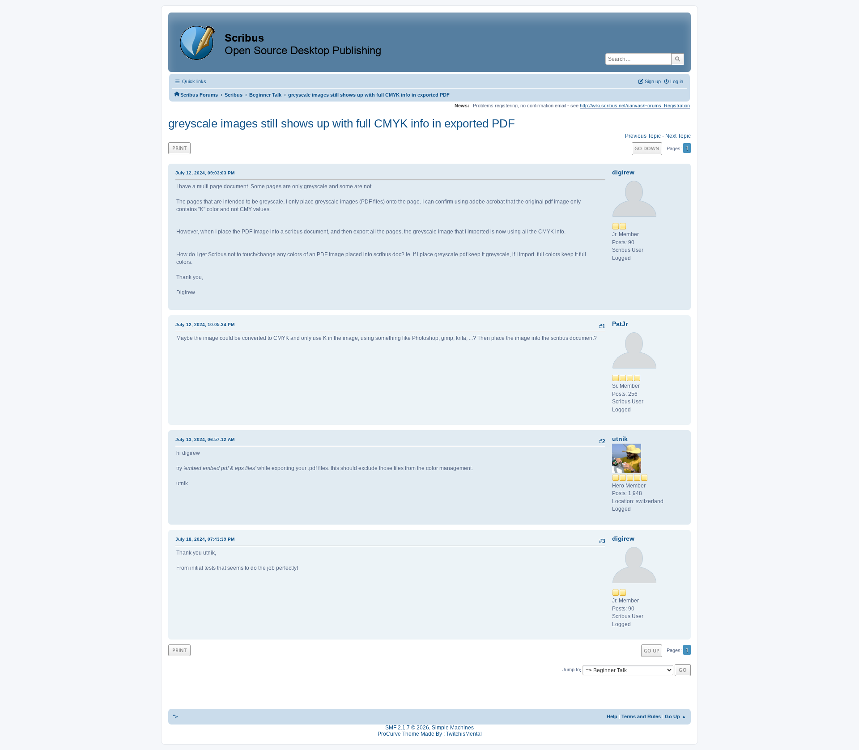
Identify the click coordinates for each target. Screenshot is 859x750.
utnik (620, 438)
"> (175, 716)
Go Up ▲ (675, 716)
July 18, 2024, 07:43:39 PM (204, 539)
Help (612, 716)
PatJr (620, 323)
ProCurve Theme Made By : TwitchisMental (430, 734)
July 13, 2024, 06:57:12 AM (204, 439)
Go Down (646, 148)
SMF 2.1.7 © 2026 (407, 728)
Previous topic (643, 136)
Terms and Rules (641, 716)
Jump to (571, 670)
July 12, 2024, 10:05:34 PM (204, 324)
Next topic (678, 136)
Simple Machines (453, 728)
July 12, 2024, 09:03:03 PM (204, 172)
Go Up (651, 650)
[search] (677, 59)
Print (179, 147)
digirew (623, 172)
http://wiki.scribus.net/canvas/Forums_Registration (635, 105)
